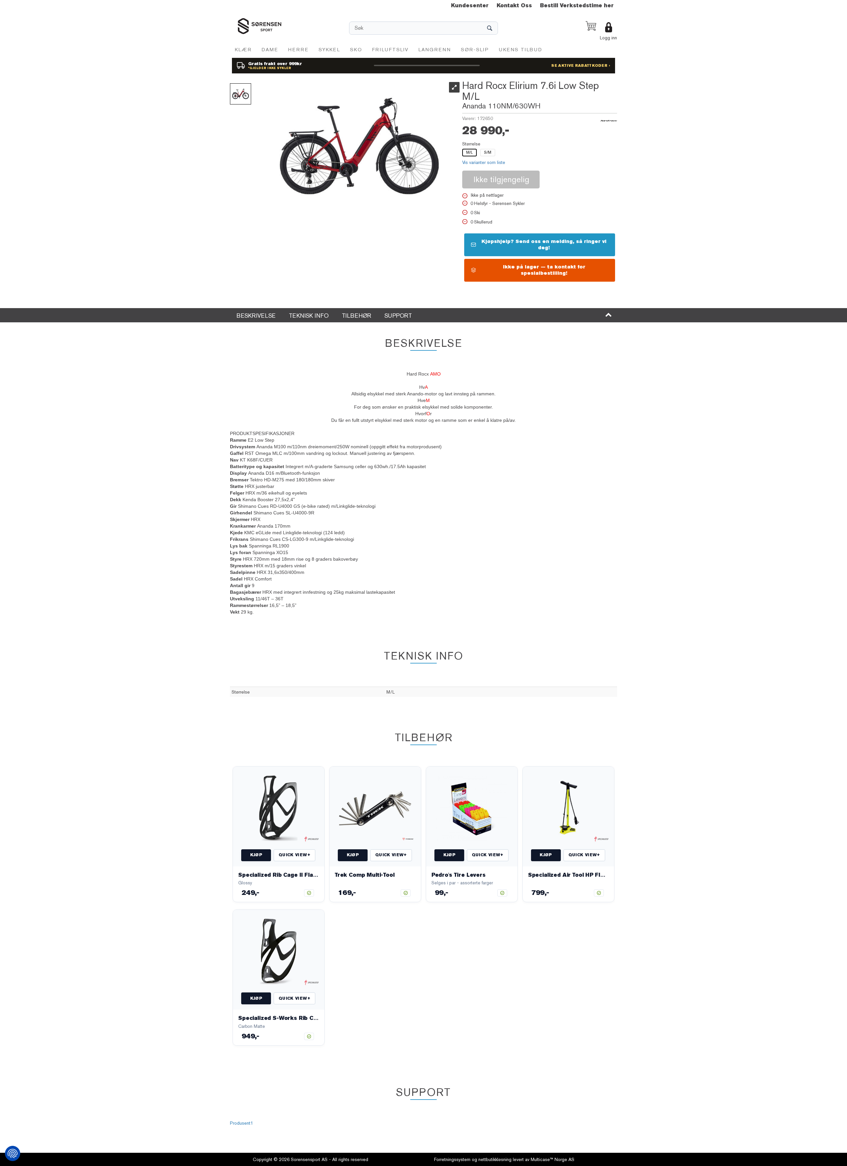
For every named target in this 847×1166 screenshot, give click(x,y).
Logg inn (608, 37)
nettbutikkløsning (495, 1159)
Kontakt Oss (514, 5)
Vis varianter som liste (483, 162)
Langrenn (435, 49)
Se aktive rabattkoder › (580, 65)
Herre (298, 49)
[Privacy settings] (12, 1153)
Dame (270, 49)
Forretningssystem (452, 1159)
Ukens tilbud (520, 49)
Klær (243, 49)
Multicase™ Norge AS (552, 1159)
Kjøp (256, 855)
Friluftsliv (390, 49)
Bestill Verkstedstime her (577, 5)
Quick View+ (294, 855)
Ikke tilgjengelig (501, 179)
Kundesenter (470, 5)
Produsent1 (241, 1123)
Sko (356, 49)
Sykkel (329, 49)
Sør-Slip (475, 49)
